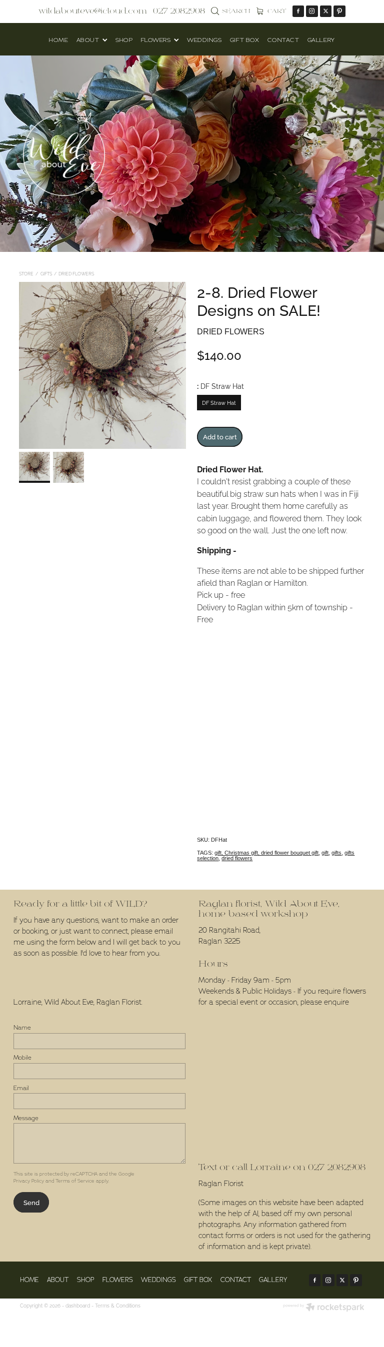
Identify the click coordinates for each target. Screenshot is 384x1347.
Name (22, 1028)
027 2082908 (337, 1167)
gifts (337, 853)
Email (21, 1088)
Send (32, 1202)
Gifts (46, 273)
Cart (276, 11)
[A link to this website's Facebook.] (298, 11)
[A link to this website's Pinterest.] (340, 11)
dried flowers (237, 858)
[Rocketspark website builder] (323, 1308)
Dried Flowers (76, 273)
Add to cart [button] (220, 436)
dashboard (78, 1305)
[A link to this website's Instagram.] (312, 11)
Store (26, 273)
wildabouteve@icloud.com (92, 11)
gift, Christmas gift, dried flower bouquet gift (266, 853)
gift (325, 853)
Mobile (23, 1058)
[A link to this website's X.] (326, 11)
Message (26, 1118)
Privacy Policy (29, 1181)
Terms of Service (75, 1181)
